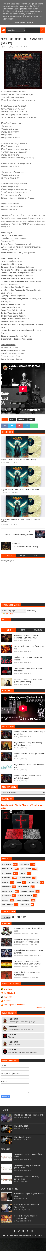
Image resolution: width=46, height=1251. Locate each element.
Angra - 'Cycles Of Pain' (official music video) (18, 460)
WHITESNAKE (7, 873)
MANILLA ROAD (23, 887)
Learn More (19, 23)
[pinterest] (27, 1231)
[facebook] (14, 1231)
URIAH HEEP (6, 887)
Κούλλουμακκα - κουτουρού (14, 1005)
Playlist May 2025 (21, 1126)
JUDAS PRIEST (26, 869)
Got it (30, 23)
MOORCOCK (25, 905)
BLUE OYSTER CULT (23, 900)
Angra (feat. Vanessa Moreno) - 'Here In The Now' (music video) (20, 520)
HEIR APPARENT (7, 891)
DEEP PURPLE (24, 864)
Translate (9, 614)
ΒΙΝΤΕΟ (12, 419)
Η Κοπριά (7, 1001)
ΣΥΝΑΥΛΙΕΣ (22, 419)
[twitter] (19, 1231)
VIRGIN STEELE (7, 905)
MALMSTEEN (6, 878)
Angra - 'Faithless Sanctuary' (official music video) (20, 489)
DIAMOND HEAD (25, 878)
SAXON (22, 873)
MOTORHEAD (6, 864)
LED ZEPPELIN (33, 882)
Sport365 (8, 997)
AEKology (8, 989)
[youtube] (23, 1231)
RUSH (19, 882)
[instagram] (32, 1231)
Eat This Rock (9, 993)
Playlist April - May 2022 (23, 1137)
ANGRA (31, 419)
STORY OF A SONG (27, 891)
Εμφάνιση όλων (40, 1007)
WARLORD (5, 882)
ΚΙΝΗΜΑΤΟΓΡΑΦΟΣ (25, 896)
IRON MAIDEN (7, 869)
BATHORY (5, 900)
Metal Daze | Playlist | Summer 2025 (29, 1115)
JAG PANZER (6, 896)
